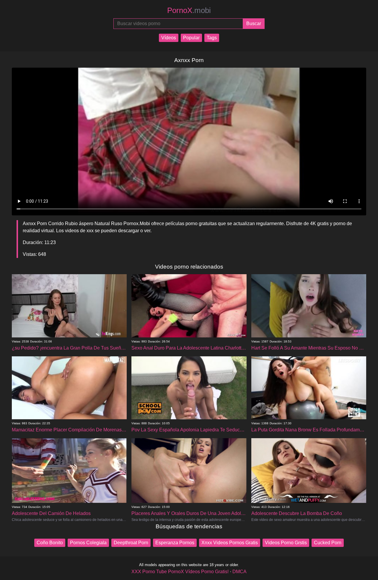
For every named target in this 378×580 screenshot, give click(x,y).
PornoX (189, 10)
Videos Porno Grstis (286, 542)
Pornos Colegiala (88, 542)
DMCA (239, 571)
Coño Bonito (50, 542)
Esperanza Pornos (174, 542)
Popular (191, 37)
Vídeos (168, 37)
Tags (212, 37)
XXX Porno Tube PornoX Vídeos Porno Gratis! (180, 571)
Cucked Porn (327, 542)
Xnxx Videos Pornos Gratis (229, 542)
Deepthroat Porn (131, 542)
